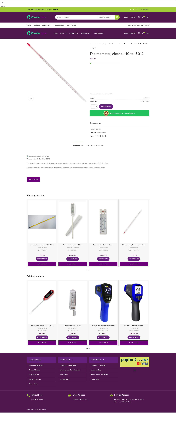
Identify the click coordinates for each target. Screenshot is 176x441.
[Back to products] (93, 48)
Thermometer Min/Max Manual (103, 245)
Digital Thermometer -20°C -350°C (42, 325)
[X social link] (133, 9)
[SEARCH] (117, 17)
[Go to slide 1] (87, 270)
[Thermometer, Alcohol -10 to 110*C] (134, 221)
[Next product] (96, 48)
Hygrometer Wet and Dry (73, 325)
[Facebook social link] (131, 9)
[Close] (2, 2)
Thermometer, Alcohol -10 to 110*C (133, 245)
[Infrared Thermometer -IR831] (134, 302)
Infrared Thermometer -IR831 (133, 325)
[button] (42, 259)
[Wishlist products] (139, 17)
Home (92, 44)
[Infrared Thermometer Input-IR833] (103, 302)
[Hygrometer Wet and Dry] (72, 302)
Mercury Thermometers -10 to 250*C (42, 245)
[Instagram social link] (136, 9)
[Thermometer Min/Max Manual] (103, 221)
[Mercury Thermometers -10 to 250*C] (42, 221)
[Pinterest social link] (100, 136)
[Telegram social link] (105, 136)
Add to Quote (33, 179)
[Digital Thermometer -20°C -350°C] (42, 302)
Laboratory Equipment (103, 44)
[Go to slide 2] (89, 270)
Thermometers (117, 44)
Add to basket (106, 106)
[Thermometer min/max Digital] (72, 221)
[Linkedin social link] (103, 136)
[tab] (78, 145)
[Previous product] (91, 48)
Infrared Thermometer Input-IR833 (103, 325)
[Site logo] (39, 17)
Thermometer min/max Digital (73, 245)
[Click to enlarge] (30, 98)
